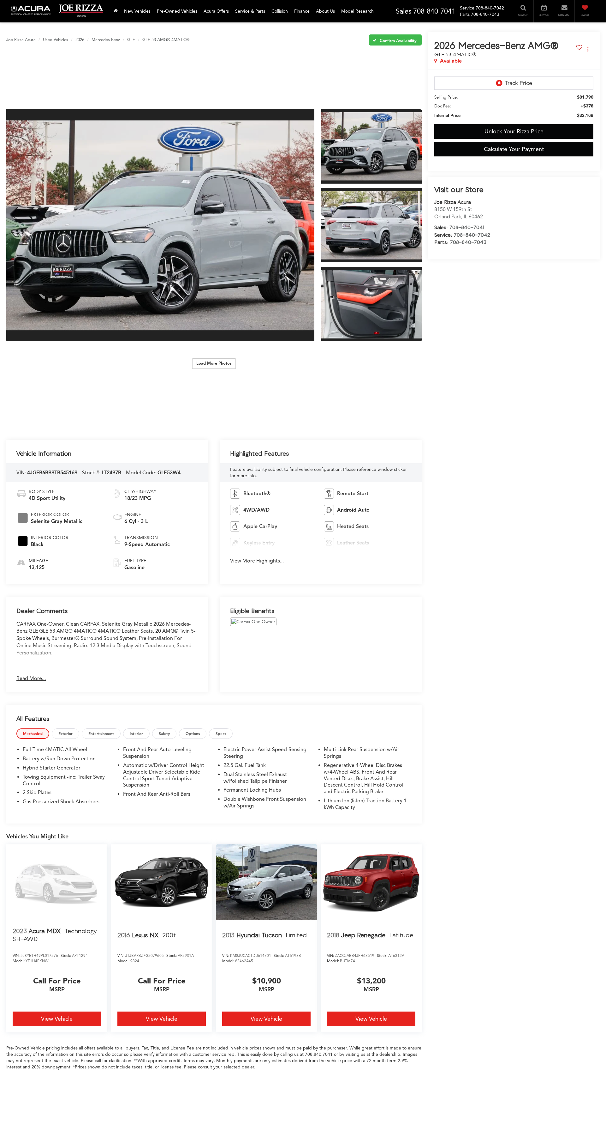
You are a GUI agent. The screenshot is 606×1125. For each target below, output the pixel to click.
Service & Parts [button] (250, 11)
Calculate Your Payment (514, 149)
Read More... (31, 678)
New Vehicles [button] (137, 11)
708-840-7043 (468, 242)
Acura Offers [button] (216, 11)
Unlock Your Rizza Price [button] (514, 131)
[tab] (32, 733)
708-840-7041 (466, 227)
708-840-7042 (472, 235)
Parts (465, 14)
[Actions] (587, 48)
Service (467, 8)
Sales (403, 11)
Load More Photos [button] (214, 363)
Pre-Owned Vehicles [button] (177, 11)
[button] (160, 225)
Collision (279, 11)
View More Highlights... (257, 561)
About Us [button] (325, 11)
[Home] (115, 11)
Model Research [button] (357, 11)
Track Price (518, 83)
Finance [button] (302, 11)
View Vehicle (57, 1018)
